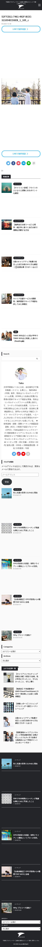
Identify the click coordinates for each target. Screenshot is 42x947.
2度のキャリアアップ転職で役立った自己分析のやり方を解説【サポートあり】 (26, 720)
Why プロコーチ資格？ (22, 635)
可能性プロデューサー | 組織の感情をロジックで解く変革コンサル (21, 940)
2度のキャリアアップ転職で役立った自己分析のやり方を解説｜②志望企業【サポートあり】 (25, 264)
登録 (7, 482)
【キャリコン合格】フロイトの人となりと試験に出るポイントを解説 (25, 190)
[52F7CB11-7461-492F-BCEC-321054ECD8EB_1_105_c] (24, 163)
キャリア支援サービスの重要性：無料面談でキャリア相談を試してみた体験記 (25, 301)
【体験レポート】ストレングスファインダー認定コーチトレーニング (26, 706)
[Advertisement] (21, 55)
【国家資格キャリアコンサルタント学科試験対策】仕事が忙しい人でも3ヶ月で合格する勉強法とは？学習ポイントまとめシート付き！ (26, 737)
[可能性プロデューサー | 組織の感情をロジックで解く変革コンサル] (21, 7)
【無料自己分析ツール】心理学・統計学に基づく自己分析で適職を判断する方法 (25, 227)
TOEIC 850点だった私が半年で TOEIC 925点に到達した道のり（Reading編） (25, 338)
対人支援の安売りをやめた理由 (25, 493)
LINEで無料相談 (19, 29)
